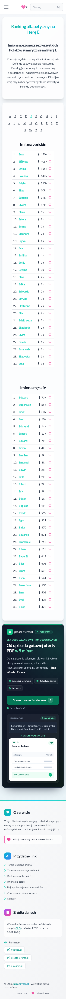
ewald (22, 513)
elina (21, 277)
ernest (23, 433)
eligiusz (23, 505)
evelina (22, 269)
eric (21, 491)
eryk (21, 411)
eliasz (22, 484)
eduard (23, 440)
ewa (21, 154)
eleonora (23, 233)
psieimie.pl (17, 965)
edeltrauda (25, 320)
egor (22, 520)
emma (22, 226)
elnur (22, 606)
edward (23, 397)
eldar (22, 527)
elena (21, 212)
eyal (21, 599)
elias (21, 563)
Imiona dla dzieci (16, 881)
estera (22, 219)
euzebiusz (25, 585)
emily (21, 262)
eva (20, 248)
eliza (21, 190)
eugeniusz (25, 404)
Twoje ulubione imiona (19, 864)
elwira (22, 204)
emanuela (24, 349)
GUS (18, 928)
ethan (22, 549)
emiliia (22, 255)
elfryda (22, 298)
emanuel (24, 462)
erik (21, 476)
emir (21, 592)
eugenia (23, 197)
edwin (22, 469)
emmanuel (25, 541)
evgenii (23, 556)
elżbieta (23, 161)
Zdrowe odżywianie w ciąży (22, 892)
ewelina (23, 176)
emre (22, 570)
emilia (22, 168)
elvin (22, 578)
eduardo (24, 534)
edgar (22, 498)
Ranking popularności (18, 875)
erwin (22, 448)
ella (20, 313)
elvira (21, 334)
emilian (23, 455)
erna (21, 363)
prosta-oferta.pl (20, 957)
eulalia (22, 342)
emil (21, 419)
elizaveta (24, 356)
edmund (24, 426)
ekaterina (24, 305)
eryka (22, 240)
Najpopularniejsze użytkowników (25, 887)
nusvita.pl (16, 949)
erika (21, 284)
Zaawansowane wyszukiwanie (23, 870)
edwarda (23, 291)
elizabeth (24, 327)
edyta (22, 183)
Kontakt (11, 898)
